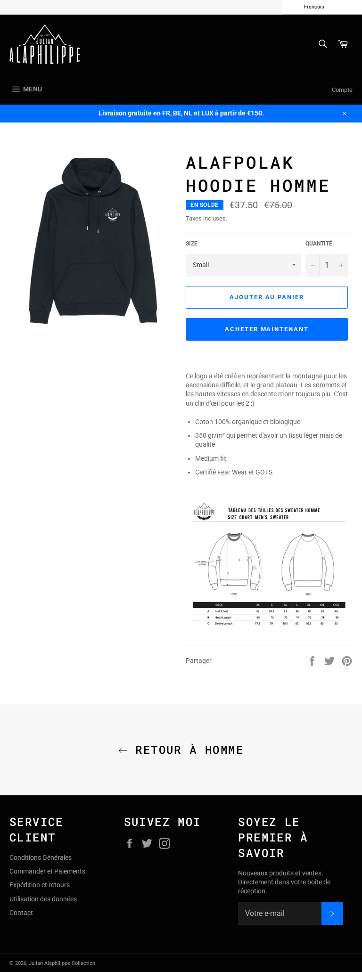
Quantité (318, 243)
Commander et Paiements (47, 871)
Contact (21, 912)
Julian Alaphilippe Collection (62, 963)
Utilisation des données (43, 899)
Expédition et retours (39, 885)
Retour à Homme (186, 749)
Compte (342, 89)
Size (191, 243)
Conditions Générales (40, 857)
